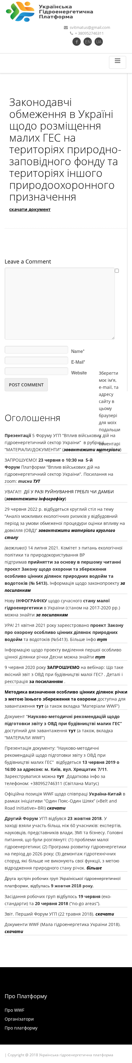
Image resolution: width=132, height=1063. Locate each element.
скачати (55, 808)
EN (88, 42)
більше (94, 868)
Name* (77, 349)
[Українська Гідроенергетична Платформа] (66, 11)
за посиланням (52, 615)
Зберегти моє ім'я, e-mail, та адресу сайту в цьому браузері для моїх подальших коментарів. (109, 371)
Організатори (19, 1019)
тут (100, 657)
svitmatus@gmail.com (90, 27)
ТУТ (36, 481)
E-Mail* (78, 360)
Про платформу (21, 1028)
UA (99, 42)
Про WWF (14, 1010)
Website (79, 370)
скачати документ (30, 209)
